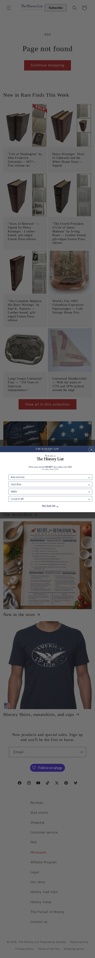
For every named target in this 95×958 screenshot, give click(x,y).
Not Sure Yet (48, 505)
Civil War (16, 484)
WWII (14, 491)
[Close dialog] (91, 449)
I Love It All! (17, 498)
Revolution (18, 477)
